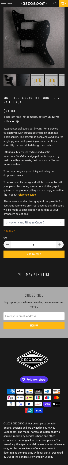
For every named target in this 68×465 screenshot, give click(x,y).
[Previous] (6, 38)
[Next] (62, 38)
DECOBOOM (20, 423)
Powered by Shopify (41, 456)
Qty (5, 237)
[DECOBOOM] (34, 3)
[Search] (55, 3)
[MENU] (1, 3)
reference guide (27, 194)
